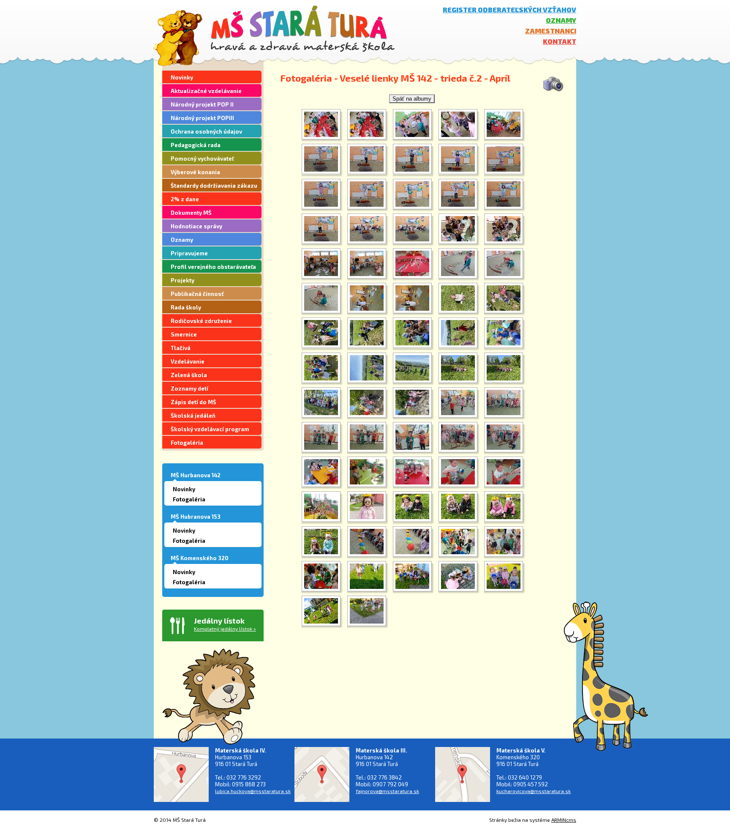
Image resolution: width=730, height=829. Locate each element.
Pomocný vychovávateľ (202, 158)
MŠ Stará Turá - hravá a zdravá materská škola (303, 28)
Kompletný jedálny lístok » (225, 629)
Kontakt (559, 41)
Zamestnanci (550, 31)
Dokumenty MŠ (191, 212)
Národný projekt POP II (202, 104)
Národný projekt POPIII (202, 118)
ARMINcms (563, 820)
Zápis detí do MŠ (193, 402)
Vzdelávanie (187, 361)
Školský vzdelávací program (210, 429)
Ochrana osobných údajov (206, 131)
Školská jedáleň (193, 415)
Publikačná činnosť (197, 293)
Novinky (182, 77)
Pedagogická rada (196, 145)
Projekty (182, 280)
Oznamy (561, 20)
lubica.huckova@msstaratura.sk (253, 791)
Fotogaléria (187, 442)
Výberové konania (195, 172)
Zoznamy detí (189, 388)
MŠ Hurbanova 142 (196, 475)
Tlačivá (181, 348)
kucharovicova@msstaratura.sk (533, 791)
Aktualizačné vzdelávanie (206, 91)
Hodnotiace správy (196, 226)
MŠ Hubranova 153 (196, 516)
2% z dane (185, 199)
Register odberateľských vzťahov (509, 9)
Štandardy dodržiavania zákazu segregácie (214, 187)
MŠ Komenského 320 (200, 558)
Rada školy (186, 307)
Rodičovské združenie (201, 320)
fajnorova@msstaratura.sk (387, 791)
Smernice (184, 334)
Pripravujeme (189, 253)
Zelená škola (189, 375)
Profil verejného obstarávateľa (213, 266)
